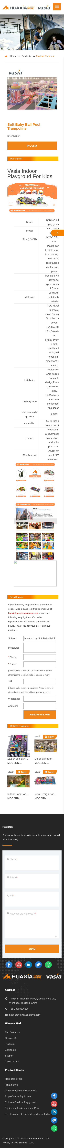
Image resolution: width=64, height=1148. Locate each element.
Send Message (40, 714)
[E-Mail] (38, 964)
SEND (32, 948)
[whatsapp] (48, 964)
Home (13, 56)
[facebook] (8, 964)
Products (26, 56)
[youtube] (18, 964)
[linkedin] (28, 964)
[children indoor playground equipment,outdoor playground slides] (26, 7)
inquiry (32, 145)
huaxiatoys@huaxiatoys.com (23, 613)
